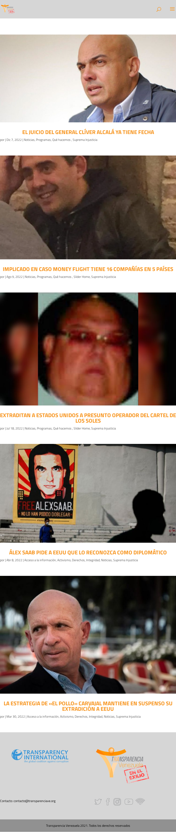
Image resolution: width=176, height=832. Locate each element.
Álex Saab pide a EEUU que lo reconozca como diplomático (88, 552)
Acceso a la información (40, 560)
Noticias (29, 139)
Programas (43, 139)
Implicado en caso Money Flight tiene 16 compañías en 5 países (88, 269)
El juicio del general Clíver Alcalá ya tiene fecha (88, 132)
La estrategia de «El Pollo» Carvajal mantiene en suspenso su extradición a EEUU (88, 706)
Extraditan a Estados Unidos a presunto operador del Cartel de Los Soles (88, 418)
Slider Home (82, 276)
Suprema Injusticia (85, 139)
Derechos (78, 560)
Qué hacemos (61, 139)
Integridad (93, 560)
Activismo (64, 560)
